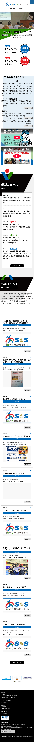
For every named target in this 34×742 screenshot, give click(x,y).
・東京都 (3, 694)
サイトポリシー (4, 702)
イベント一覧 (17, 663)
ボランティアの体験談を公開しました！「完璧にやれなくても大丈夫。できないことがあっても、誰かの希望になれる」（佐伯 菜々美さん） (17, 254)
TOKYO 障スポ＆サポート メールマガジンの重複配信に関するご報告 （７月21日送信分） (17, 200)
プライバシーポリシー (6, 700)
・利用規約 (3, 706)
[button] (2, 22)
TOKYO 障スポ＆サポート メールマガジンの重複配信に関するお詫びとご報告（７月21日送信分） (17, 213)
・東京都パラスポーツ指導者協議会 (8, 697)
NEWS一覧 (17, 266)
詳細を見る (27, 351)
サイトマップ (4, 713)
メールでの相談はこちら (9, 731)
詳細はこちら (28, 108)
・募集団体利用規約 (5, 708)
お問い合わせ (4, 711)
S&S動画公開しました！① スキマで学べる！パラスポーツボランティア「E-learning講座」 (16, 240)
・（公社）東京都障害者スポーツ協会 (9, 695)
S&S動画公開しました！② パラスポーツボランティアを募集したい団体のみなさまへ (16, 226)
